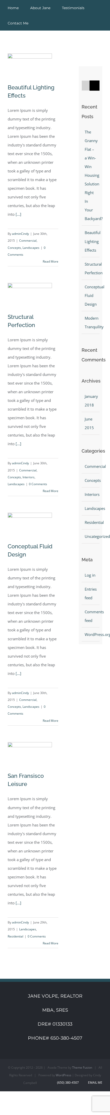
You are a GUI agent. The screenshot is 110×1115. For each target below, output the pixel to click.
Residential (15, 936)
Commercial (28, 240)
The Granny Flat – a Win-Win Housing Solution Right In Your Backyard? (94, 175)
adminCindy (20, 234)
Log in (90, 575)
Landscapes (31, 248)
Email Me (94, 1082)
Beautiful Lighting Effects (93, 241)
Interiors (29, 477)
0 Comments (38, 484)
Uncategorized (91, 536)
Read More (50, 261)
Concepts (14, 248)
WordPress (63, 1075)
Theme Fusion (82, 1067)
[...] (18, 214)
